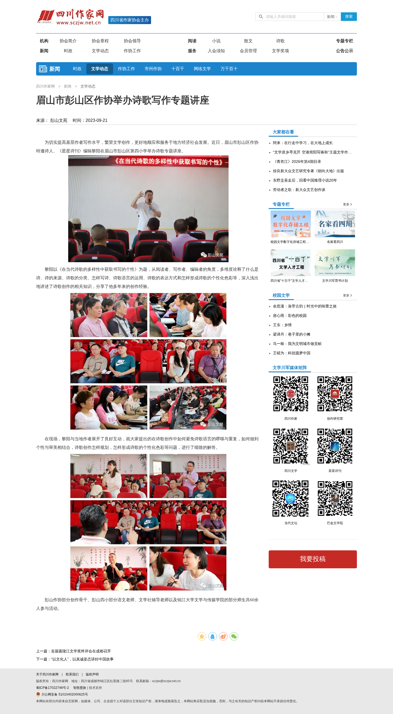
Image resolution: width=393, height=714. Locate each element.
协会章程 (100, 41)
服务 (192, 50)
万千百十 (229, 68)
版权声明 (92, 674)
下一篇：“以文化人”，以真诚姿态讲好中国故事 (75, 659)
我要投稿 (313, 558)
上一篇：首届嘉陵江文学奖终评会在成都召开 (73, 651)
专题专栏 (344, 41)
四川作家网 (46, 86)
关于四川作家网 (48, 674)
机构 (44, 41)
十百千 (177, 68)
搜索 (349, 16)
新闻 (44, 50)
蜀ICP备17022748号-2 (52, 688)
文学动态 (100, 50)
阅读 (192, 41)
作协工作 (132, 50)
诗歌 (280, 41)
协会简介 (68, 41)
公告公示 (344, 50)
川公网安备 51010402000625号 (64, 694)
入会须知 (216, 50)
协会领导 (132, 41)
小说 (216, 41)
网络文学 (202, 68)
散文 (248, 41)
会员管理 (248, 50)
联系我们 (72, 674)
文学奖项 (280, 50)
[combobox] (332, 16)
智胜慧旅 (79, 688)
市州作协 (153, 68)
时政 (68, 50)
